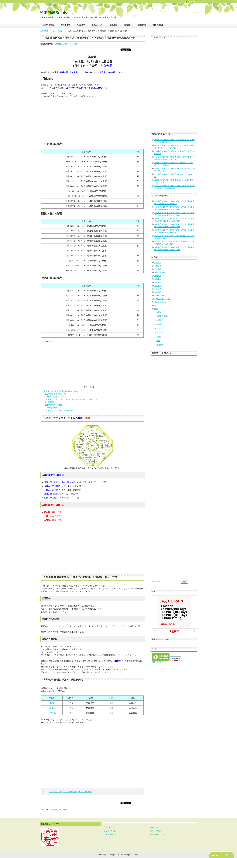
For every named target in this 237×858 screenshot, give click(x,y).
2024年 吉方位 (48, 25)
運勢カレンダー (97, 25)
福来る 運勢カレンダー (162, 302)
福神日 (158, 337)
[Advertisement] (92, 120)
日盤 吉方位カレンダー (162, 299)
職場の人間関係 (53, 408)
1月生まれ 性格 (55, 791)
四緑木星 (52, 713)
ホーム (108, 827)
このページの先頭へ (221, 855)
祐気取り (159, 332)
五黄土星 (157, 282)
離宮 (111, 703)
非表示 (90, 387)
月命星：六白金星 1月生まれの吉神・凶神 (60, 391)
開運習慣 (159, 345)
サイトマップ (111, 831)
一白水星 (52, 703)
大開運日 (159, 320)
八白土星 (157, 286)
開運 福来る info (53, 12)
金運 (158, 341)
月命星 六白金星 (85, 791)
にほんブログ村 (157, 662)
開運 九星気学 (158, 25)
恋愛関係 (50, 402)
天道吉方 (159, 324)
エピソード (160, 312)
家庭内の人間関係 (54, 405)
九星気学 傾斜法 (61, 44)
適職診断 (127, 25)
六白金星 (73, 44)
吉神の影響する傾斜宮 (55, 394)
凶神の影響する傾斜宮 (55, 397)
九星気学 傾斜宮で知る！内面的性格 (58, 410)
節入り (156, 305)
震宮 (111, 713)
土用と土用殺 (159, 296)
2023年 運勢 (65, 25)
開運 (156, 309)
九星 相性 (113, 25)
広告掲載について (112, 834)
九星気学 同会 (159, 272)
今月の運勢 (81, 25)
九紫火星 (157, 276)
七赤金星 (52, 708)
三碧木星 (157, 269)
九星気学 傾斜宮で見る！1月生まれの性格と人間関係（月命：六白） (71, 399)
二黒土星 (157, 279)
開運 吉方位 (142, 25)
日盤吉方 (159, 328)
